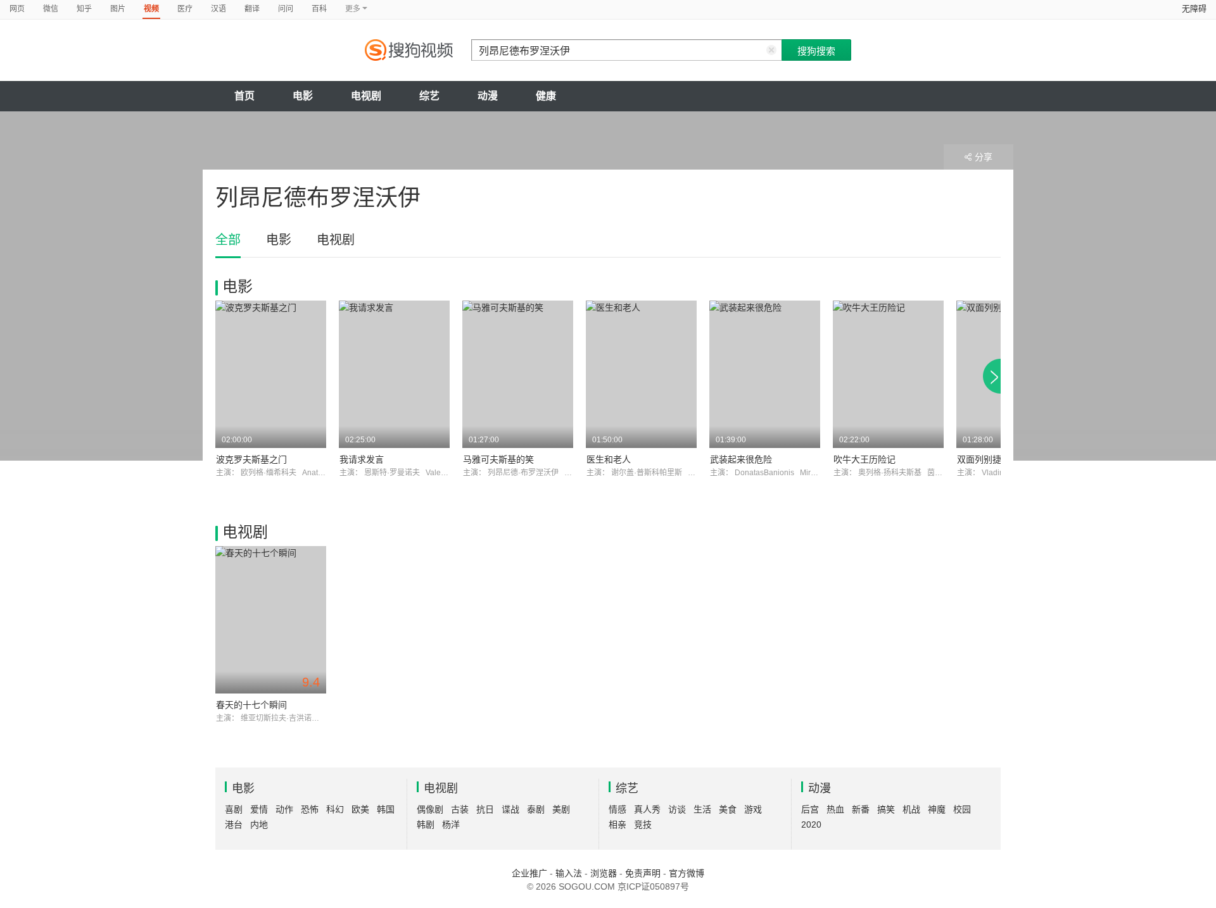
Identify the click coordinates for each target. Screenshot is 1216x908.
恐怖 (310, 809)
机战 (911, 809)
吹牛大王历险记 (864, 459)
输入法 (568, 873)
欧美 (360, 809)
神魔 (937, 809)
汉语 (218, 8)
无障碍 (1194, 8)
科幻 (335, 809)
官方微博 (686, 873)
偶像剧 (430, 809)
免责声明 (643, 873)
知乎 (84, 8)
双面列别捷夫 (983, 459)
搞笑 (886, 809)
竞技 (643, 824)
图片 (117, 8)
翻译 (252, 8)
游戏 (753, 809)
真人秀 (647, 809)
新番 (861, 809)
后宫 (810, 809)
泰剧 (536, 809)
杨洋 (451, 824)
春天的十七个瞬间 (251, 705)
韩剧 (425, 824)
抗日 (485, 809)
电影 (303, 95)
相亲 (617, 824)
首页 (244, 95)
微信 (50, 8)
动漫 (488, 95)
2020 (811, 824)
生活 (702, 809)
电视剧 (366, 95)
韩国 (386, 809)
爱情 (259, 809)
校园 (962, 809)
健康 (546, 95)
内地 (259, 824)
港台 (234, 824)
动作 (284, 809)
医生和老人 (608, 459)
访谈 (677, 809)
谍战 (510, 809)
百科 (319, 8)
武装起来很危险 (741, 459)
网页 (17, 8)
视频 (151, 8)
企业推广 (529, 873)
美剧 (561, 809)
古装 (460, 809)
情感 (617, 809)
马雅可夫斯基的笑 (498, 459)
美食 (728, 809)
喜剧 (234, 809)
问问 (285, 8)
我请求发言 (361, 459)
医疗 (185, 8)
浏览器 (603, 873)
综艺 (429, 95)
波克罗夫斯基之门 (251, 459)
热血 (835, 809)
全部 (228, 240)
